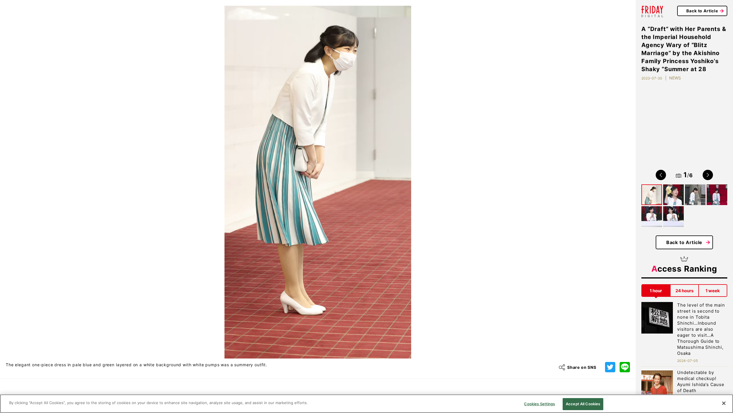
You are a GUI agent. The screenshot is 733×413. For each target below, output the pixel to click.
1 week (713, 290)
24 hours (684, 290)
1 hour (656, 290)
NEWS (675, 77)
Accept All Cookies (583, 404)
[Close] (724, 403)
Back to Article (702, 10)
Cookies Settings (539, 404)
